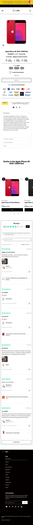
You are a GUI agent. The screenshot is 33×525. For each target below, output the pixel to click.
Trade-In (7, 485)
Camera (7, 479)
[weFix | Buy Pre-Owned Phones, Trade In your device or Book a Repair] (16, 10)
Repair (6, 487)
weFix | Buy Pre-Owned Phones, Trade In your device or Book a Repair (16, 516)
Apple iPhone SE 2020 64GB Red (10, 202)
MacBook (7, 469)
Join (25, 502)
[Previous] (14, 214)
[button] (30, 10)
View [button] (12, 209)
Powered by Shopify (6, 520)
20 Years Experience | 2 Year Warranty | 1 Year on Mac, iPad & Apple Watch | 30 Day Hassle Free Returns (16, 2)
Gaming (7, 477)
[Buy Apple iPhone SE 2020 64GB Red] (12, 187)
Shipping (15, 56)
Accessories (8, 482)
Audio (6, 474)
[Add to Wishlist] (21, 179)
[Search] (31, 6)
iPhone (7, 462)
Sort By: (22, 244)
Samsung (7, 472)
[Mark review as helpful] (29, 271)
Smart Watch (8, 467)
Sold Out (16, 80)
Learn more (25, 103)
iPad (6, 464)
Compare (5, 200)
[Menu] (2, 10)
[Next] (18, 214)
